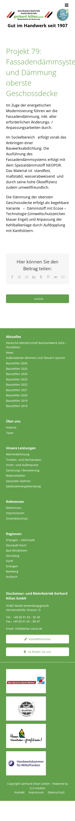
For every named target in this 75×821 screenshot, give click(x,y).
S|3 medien (37, 788)
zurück (38, 299)
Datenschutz (56, 792)
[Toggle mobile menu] (67, 5)
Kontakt (19, 792)
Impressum (36, 792)
